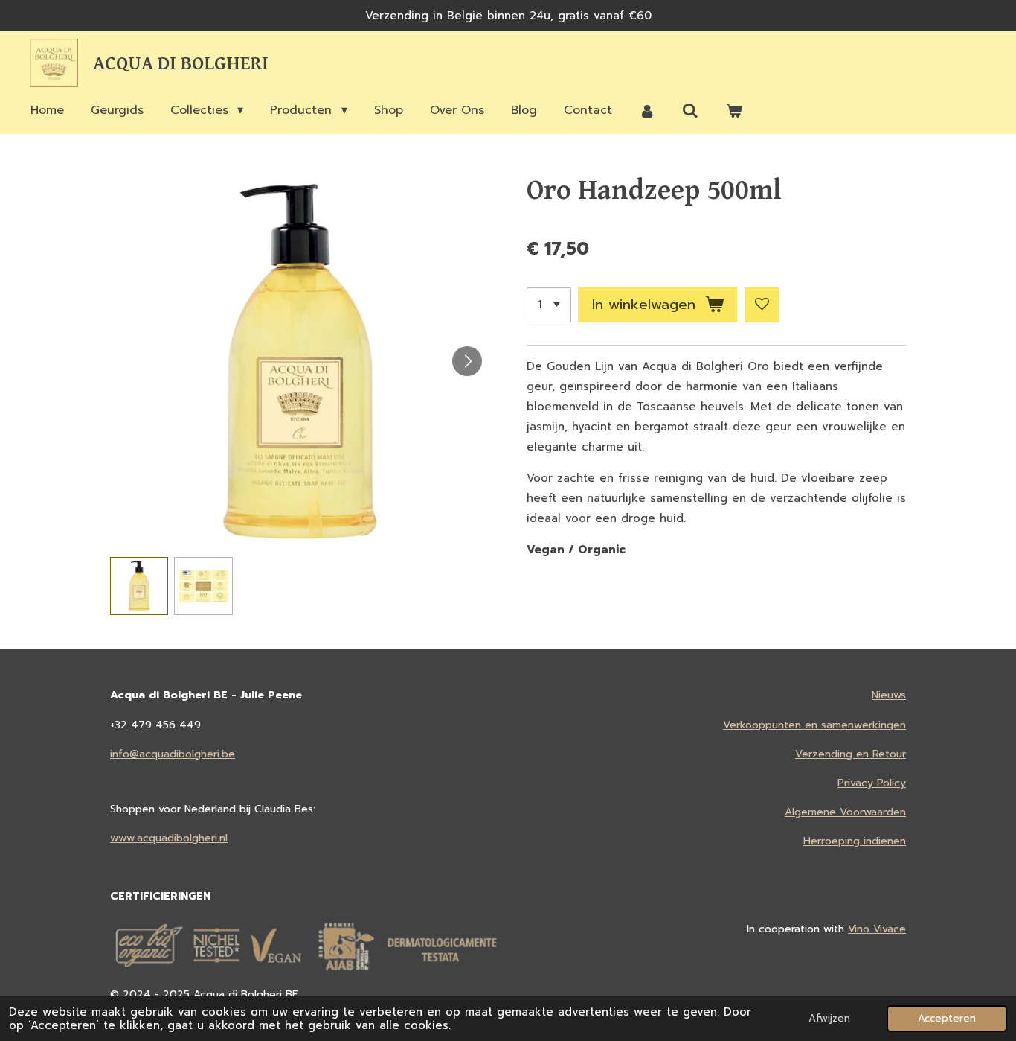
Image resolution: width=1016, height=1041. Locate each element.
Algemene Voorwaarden (845, 812)
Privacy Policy (871, 783)
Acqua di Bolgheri (181, 63)
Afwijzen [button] (829, 1018)
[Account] (647, 111)
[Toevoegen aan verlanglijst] (762, 304)
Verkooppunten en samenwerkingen (814, 725)
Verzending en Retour (850, 754)
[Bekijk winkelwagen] (734, 111)
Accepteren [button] (947, 1018)
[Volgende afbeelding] (467, 361)
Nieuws (889, 695)
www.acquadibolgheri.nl (169, 838)
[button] (139, 586)
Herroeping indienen (854, 841)
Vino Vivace (877, 929)
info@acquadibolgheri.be (172, 754)
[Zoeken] (690, 111)
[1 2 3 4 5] (549, 304)
